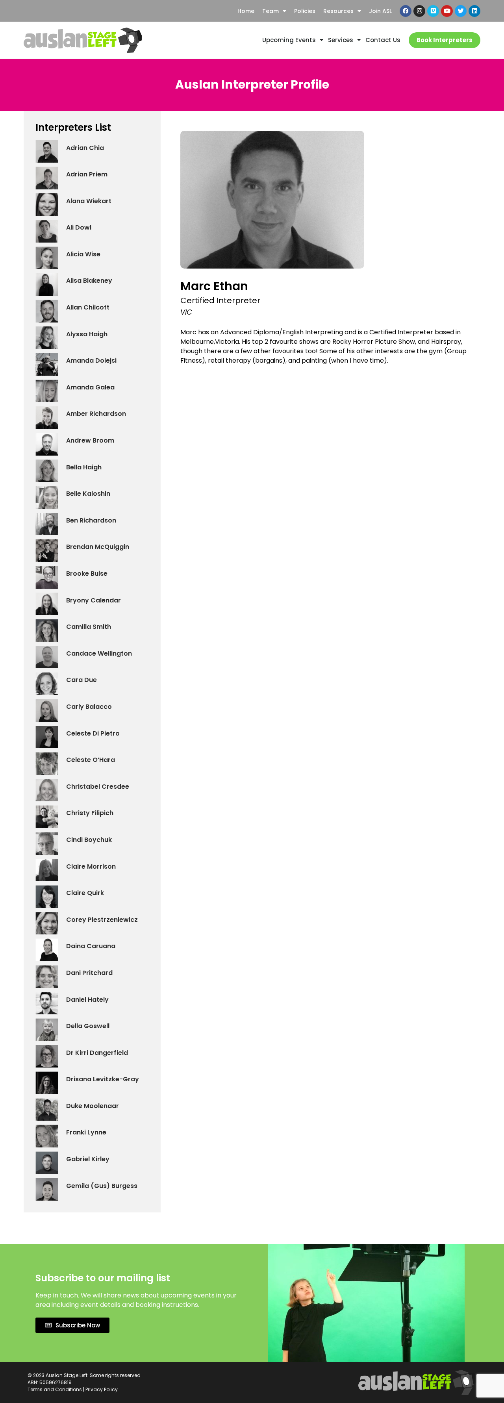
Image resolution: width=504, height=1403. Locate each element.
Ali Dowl (78, 227)
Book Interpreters (444, 40)
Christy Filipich (89, 812)
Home (245, 11)
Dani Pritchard (89, 972)
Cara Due (81, 679)
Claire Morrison (91, 866)
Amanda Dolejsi (91, 360)
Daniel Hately (87, 999)
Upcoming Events (289, 40)
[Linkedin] (474, 11)
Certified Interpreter (220, 300)
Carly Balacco (89, 706)
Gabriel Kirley (87, 1159)
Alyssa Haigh (86, 334)
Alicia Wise (83, 254)
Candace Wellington (99, 653)
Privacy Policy (101, 1389)
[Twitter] (461, 11)
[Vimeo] (433, 11)
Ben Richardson (91, 520)
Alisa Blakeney (89, 280)
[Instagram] (419, 11)
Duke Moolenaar (92, 1105)
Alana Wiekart (88, 201)
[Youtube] (447, 11)
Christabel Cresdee (97, 786)
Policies (304, 11)
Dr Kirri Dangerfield (97, 1052)
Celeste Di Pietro (93, 733)
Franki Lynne (86, 1132)
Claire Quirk (85, 892)
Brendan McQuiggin (97, 546)
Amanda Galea (90, 387)
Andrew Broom (90, 440)
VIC (186, 312)
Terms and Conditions (55, 1389)
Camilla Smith (88, 626)
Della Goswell (87, 1025)
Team (270, 11)
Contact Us (382, 40)
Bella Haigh (84, 467)
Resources (338, 11)
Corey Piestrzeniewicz (102, 919)
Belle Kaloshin (88, 493)
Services (340, 40)
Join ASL (380, 11)
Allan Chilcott (87, 307)
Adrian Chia (85, 147)
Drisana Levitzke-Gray (102, 1079)
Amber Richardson (96, 413)
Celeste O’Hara (90, 759)
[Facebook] (405, 11)
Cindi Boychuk (89, 839)
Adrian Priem (86, 174)
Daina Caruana (90, 946)
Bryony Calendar (93, 600)
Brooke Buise (86, 573)
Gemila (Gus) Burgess (101, 1185)
